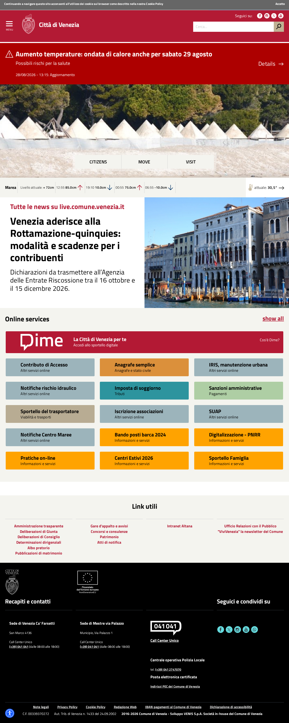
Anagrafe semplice (135, 364)
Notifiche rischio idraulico (48, 388)
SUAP (215, 411)
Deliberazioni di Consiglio (39, 537)
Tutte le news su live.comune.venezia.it (67, 206)
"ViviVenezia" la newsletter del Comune (250, 531)
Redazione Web (125, 706)
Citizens (98, 162)
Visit (191, 162)
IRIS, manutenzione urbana (238, 364)
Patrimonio (109, 537)
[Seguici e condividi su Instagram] (237, 629)
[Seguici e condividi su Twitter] (229, 629)
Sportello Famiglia (229, 458)
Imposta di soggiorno (138, 388)
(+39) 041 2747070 (168, 669)
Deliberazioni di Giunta (39, 531)
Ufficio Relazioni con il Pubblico (250, 526)
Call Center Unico (164, 640)
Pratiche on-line (38, 458)
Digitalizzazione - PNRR (234, 434)
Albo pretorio (39, 548)
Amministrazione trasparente (38, 526)
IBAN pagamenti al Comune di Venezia (173, 706)
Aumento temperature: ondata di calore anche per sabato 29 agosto (114, 54)
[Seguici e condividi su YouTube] (246, 629)
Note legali (41, 706)
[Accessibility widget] (9, 713)
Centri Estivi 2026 (134, 458)
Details (266, 64)
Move (144, 162)
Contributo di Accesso (44, 364)
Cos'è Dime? (269, 340)
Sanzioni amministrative (235, 388)
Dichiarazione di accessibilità (231, 706)
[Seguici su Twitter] (274, 15)
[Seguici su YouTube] (280, 15)
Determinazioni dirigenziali (38, 542)
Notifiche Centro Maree (46, 434)
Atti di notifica (109, 542)
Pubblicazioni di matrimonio (38, 553)
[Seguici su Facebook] (259, 15)
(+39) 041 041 (18, 646)
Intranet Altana (179, 526)
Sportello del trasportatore (50, 411)
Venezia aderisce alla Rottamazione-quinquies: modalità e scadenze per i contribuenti (65, 239)
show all (273, 318)
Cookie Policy (154, 3)
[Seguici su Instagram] (267, 15)
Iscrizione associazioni (139, 411)
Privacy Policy (67, 706)
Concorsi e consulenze (109, 531)
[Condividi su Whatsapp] (254, 629)
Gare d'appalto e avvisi (109, 526)
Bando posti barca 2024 (140, 434)
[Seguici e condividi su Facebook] (220, 629)
